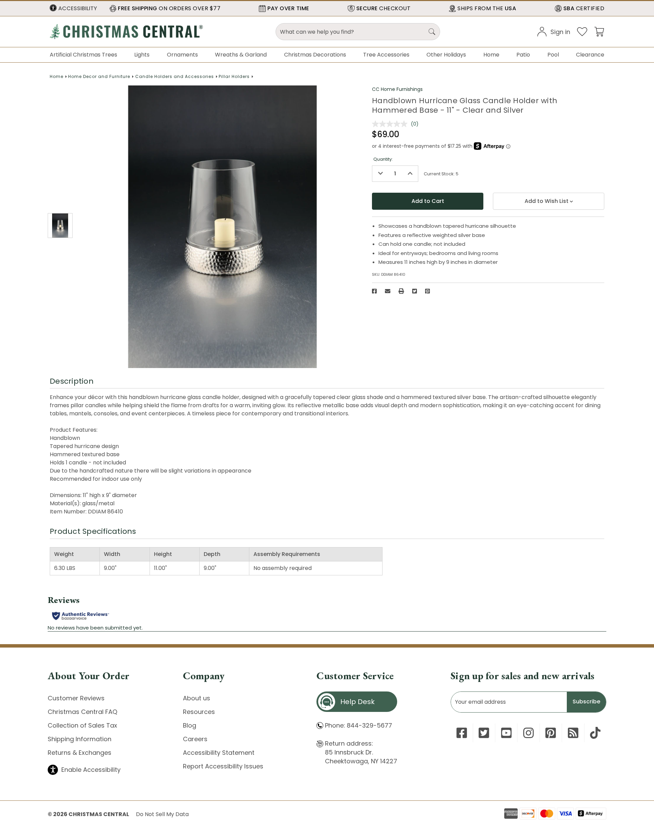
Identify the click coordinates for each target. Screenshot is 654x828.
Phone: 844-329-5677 (358, 725)
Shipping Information (79, 739)
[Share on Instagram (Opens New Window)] (528, 732)
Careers (195, 739)
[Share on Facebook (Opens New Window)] (374, 291)
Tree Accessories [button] (386, 55)
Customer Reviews (76, 698)
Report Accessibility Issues (223, 766)
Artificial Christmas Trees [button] (83, 55)
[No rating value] (391, 124)
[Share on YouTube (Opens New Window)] (506, 732)
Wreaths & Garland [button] (241, 55)
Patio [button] (523, 55)
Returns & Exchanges (79, 752)
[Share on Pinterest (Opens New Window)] (427, 291)
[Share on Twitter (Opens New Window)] (414, 291)
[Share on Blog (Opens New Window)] (573, 732)
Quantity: (383, 159)
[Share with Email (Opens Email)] (387, 291)
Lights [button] (142, 55)
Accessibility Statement (218, 752)
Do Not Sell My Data (162, 814)
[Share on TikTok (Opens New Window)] (595, 732)
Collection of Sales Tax (82, 725)
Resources (199, 711)
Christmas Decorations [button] (315, 55)
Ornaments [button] (182, 55)
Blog (189, 725)
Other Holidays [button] (446, 55)
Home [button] (491, 55)
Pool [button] (553, 55)
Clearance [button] (590, 55)
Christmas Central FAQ (82, 711)
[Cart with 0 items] (599, 31)
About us (196, 698)
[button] (73, 8)
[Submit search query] (432, 31)
